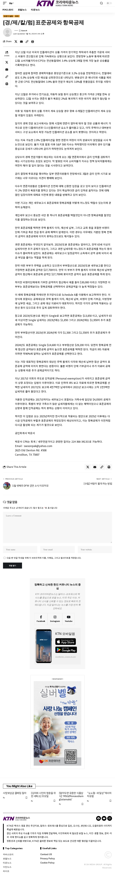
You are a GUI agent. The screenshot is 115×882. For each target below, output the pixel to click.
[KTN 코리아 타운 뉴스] (57, 3)
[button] (5, 3)
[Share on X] (15, 41)
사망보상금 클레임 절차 (14, 793)
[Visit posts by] (7, 32)
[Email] (21, 41)
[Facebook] (40, 619)
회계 (17, 16)
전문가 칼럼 (8, 16)
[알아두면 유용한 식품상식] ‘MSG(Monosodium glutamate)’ (71, 796)
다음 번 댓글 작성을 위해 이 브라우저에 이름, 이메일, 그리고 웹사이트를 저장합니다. (44, 557)
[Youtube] (68, 619)
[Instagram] (55, 619)
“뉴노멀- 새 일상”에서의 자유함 (99, 794)
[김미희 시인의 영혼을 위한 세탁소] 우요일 (43, 794)
